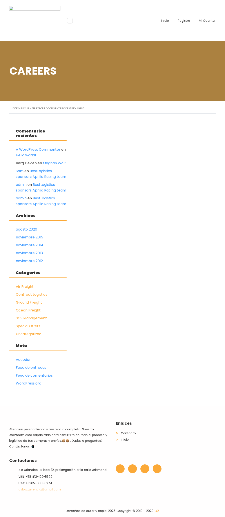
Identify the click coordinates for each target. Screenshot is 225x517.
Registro (184, 20)
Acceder (23, 359)
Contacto (128, 433)
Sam (20, 171)
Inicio (165, 20)
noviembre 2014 (29, 245)
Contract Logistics (31, 294)
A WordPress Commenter (38, 149)
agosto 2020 (26, 229)
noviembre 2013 (29, 253)
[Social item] (120, 468)
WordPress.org (28, 383)
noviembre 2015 (29, 237)
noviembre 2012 (29, 260)
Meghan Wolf (54, 163)
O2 (156, 511)
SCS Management (31, 318)
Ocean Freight (28, 310)
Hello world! (26, 155)
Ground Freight (29, 302)
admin (21, 184)
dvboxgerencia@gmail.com (39, 489)
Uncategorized (28, 333)
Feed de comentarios (34, 375)
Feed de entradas (31, 367)
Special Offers (28, 326)
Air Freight (25, 286)
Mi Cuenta (207, 20)
